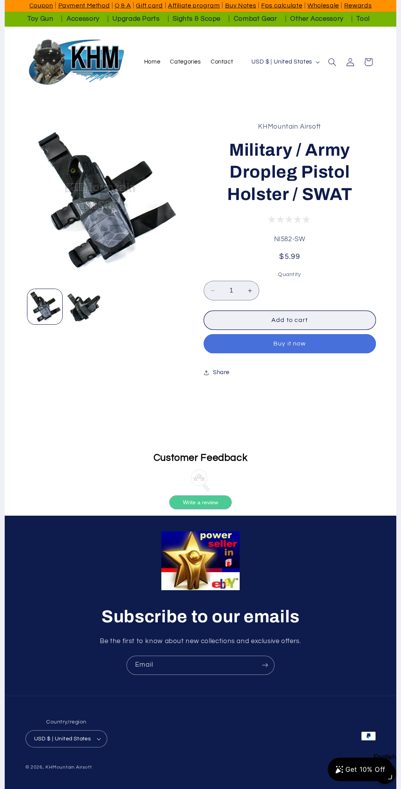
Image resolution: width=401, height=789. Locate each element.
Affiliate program (194, 5)
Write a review (200, 502)
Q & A (123, 5)
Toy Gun (40, 18)
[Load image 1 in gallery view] (45, 306)
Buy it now (289, 343)
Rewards (358, 5)
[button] (332, 62)
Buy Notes (240, 5)
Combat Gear (255, 18)
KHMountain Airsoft (68, 767)
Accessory (83, 18)
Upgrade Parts (135, 18)
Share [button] (221, 372)
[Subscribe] (265, 665)
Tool (363, 18)
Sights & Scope (196, 18)
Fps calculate (281, 5)
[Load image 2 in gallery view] (84, 306)
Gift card (149, 5)
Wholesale (323, 5)
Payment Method (84, 5)
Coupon (41, 5)
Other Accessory (316, 18)
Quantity (289, 274)
